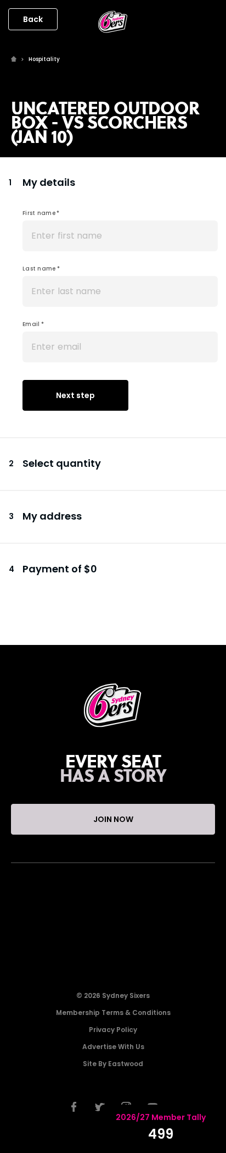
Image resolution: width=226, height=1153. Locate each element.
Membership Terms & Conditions (113, 1012)
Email (31, 324)
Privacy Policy (113, 1029)
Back (33, 19)
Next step (75, 395)
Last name (39, 268)
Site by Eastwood (113, 1063)
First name (38, 213)
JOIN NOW (113, 819)
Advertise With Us (113, 1046)
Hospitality (44, 59)
